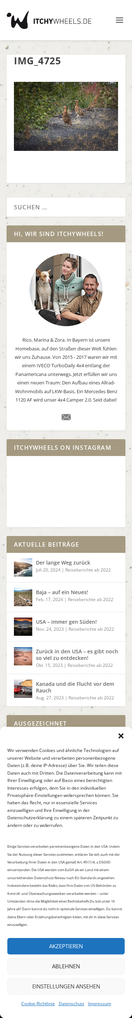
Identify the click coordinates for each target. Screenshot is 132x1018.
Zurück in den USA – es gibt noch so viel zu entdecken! (77, 654)
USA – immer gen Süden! (66, 621)
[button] (121, 736)
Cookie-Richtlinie (38, 1003)
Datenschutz (71, 1003)
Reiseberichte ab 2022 (88, 570)
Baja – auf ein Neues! (62, 592)
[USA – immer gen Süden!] (23, 627)
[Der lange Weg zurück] (23, 567)
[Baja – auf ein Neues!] (23, 597)
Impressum (99, 1003)
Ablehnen (66, 966)
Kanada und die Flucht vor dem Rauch (75, 687)
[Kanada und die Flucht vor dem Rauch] (23, 689)
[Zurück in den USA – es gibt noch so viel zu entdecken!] (23, 656)
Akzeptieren (66, 946)
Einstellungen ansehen (66, 986)
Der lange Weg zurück (63, 562)
